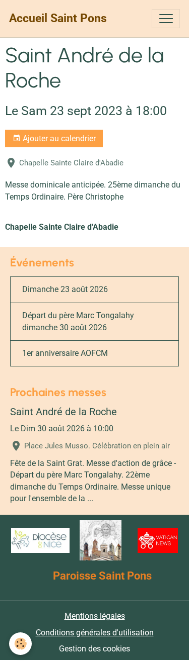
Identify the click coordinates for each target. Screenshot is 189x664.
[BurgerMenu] (166, 18)
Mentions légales (95, 616)
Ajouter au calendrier (58, 138)
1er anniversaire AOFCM (65, 353)
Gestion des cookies (94, 648)
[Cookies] (20, 643)
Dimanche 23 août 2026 (65, 289)
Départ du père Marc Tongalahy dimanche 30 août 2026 (78, 321)
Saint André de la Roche (63, 412)
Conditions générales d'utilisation (95, 632)
